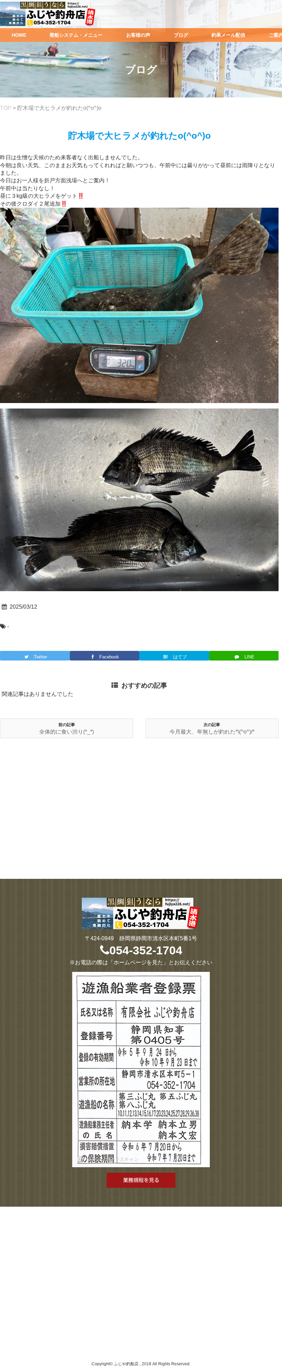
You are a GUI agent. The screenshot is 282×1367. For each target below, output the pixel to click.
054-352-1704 (145, 950)
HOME (19, 35)
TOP (5, 108)
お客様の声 (138, 35)
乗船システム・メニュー (76, 35)
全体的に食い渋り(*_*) (66, 732)
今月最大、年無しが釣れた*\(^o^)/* (212, 732)
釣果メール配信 (228, 35)
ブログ (181, 35)
